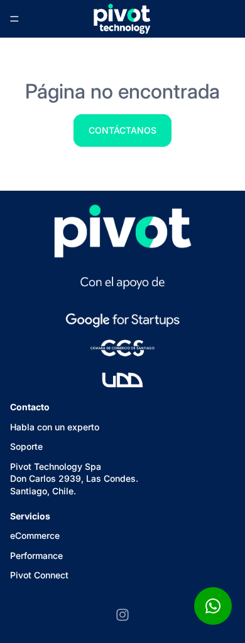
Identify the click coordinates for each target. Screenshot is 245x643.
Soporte (26, 446)
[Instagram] (122, 614)
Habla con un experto (54, 426)
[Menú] (14, 18)
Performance (36, 555)
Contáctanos (122, 130)
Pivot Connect (39, 575)
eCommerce (35, 535)
